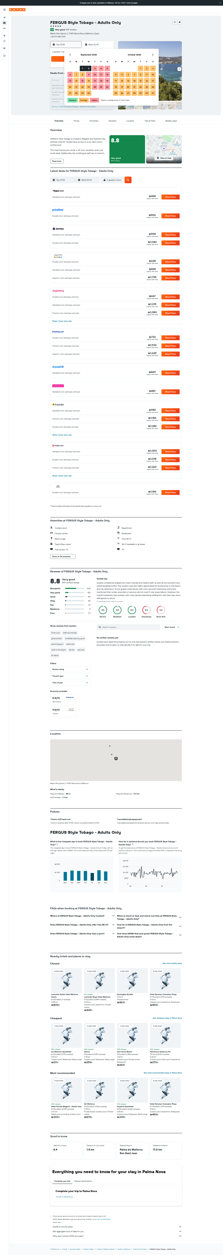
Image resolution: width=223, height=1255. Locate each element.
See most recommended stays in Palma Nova (163, 1073)
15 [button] (82, 80)
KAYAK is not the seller (63, 1226)
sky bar (71, 650)
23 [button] (88, 87)
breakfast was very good (75, 638)
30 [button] (88, 93)
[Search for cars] (4, 28)
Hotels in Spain (88, 1249)
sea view (81, 650)
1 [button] (82, 68)
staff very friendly (70, 633)
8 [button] (82, 74)
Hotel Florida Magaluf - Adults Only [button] (66, 1106)
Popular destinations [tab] (83, 1181)
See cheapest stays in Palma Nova (167, 1018)
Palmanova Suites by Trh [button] (160, 1052)
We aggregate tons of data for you (68, 1231)
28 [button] (76, 93)
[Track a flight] (4, 41)
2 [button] (88, 68)
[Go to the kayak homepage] (17, 9)
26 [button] (107, 87)
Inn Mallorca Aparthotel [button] (61, 1052)
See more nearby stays (172, 963)
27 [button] (70, 93)
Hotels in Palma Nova (64, 1197)
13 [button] (70, 80)
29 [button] (82, 93)
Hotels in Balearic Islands (105, 1249)
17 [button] (95, 80)
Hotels (64, 1249)
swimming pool (57, 644)
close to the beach (58, 650)
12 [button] (107, 74)
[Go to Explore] (4, 35)
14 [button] (76, 80)
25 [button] (101, 87)
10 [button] (95, 74)
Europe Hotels (75, 1249)
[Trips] (4, 48)
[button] (220, 3)
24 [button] (95, 87)
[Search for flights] (4, 17)
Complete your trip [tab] (62, 1181)
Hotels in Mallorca (124, 1249)
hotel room (55, 633)
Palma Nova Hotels (140, 1249)
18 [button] (101, 80)
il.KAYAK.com (54, 1249)
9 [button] (88, 74)
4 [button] (101, 68)
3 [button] (94, 68)
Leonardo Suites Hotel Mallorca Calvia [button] (64, 995)
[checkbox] (63, 699)
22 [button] (82, 87)
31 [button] (153, 93)
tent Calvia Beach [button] (124, 1052)
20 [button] (70, 87)
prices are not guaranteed (101, 1219)
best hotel (70, 644)
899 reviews (71, 29)
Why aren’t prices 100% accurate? (68, 1236)
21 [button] (76, 87)
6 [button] (70, 74)
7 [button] (76, 74)
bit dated (54, 655)
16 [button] (89, 80)
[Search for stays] (4, 22)
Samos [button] (87, 1052)
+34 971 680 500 (57, 36)
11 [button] (101, 74)
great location (56, 638)
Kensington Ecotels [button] (125, 994)
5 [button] (107, 68)
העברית (134, 3)
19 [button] (107, 80)
